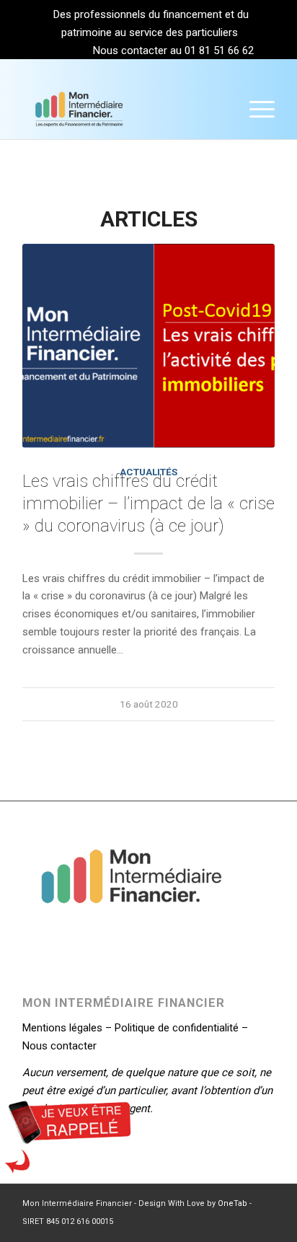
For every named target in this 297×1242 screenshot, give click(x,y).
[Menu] (255, 109)
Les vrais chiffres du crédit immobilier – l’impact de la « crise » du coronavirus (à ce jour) (148, 503)
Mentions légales (62, 1027)
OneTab (232, 1203)
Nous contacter (59, 1045)
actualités (148, 471)
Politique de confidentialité (177, 1027)
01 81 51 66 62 (219, 50)
